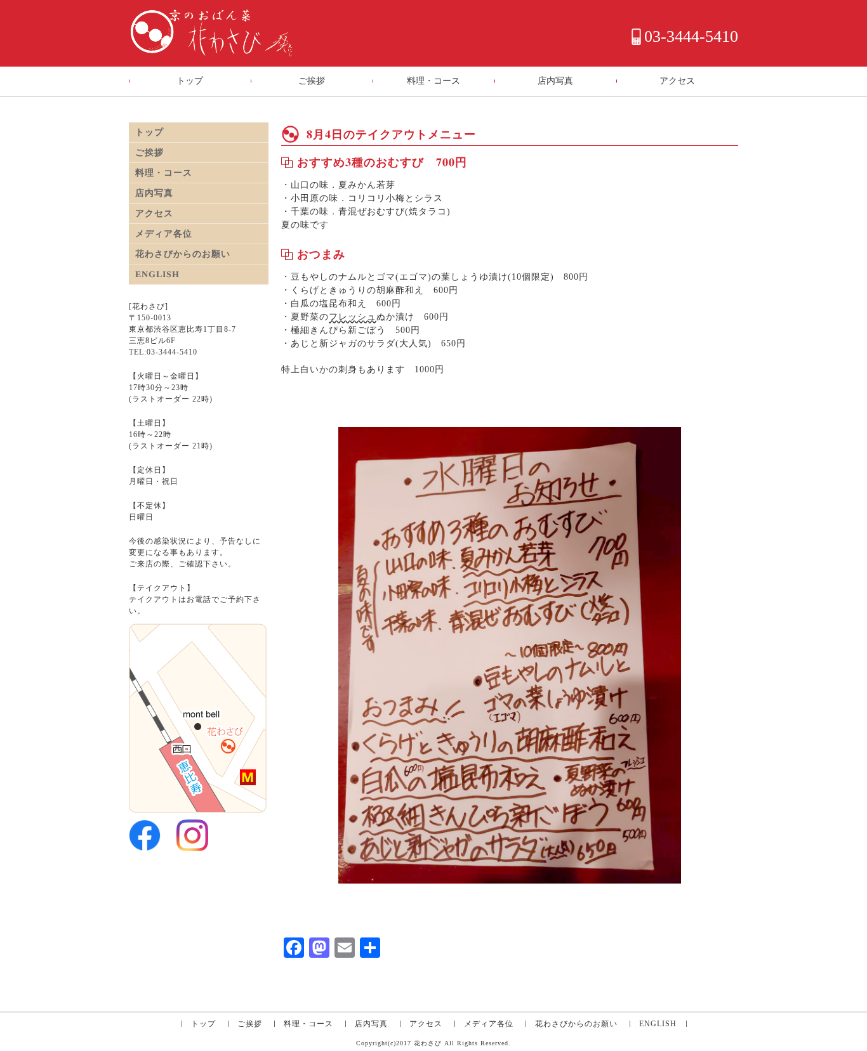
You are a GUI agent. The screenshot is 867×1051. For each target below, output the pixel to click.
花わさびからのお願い (182, 254)
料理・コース (433, 81)
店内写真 (555, 81)
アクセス (677, 81)
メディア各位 (163, 233)
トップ (189, 81)
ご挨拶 (311, 81)
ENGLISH (157, 274)
